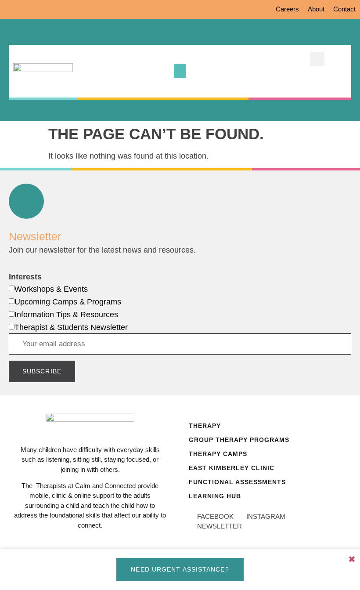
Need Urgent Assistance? (180, 569)
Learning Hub (215, 496)
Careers (287, 9)
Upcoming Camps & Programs (67, 301)
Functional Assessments (237, 481)
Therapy (205, 425)
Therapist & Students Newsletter (71, 327)
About (316, 9)
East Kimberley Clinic (231, 467)
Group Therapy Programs (239, 439)
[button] (180, 71)
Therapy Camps (218, 453)
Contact (344, 9)
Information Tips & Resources (66, 314)
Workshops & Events (51, 289)
